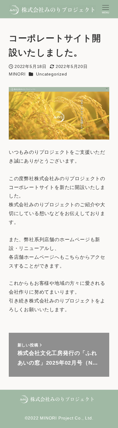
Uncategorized (51, 74)
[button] (59, 398)
